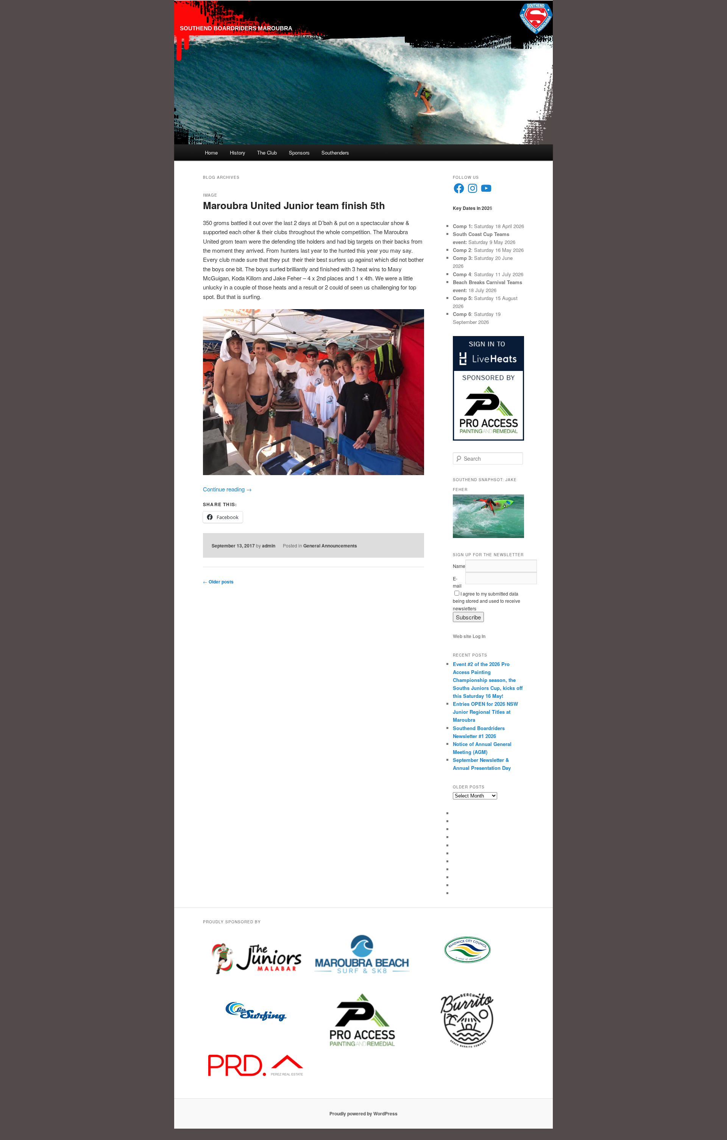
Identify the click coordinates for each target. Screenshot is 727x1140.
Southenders (335, 152)
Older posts (218, 581)
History (237, 152)
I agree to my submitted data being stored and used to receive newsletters (486, 600)
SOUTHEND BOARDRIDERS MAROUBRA (236, 28)
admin (268, 545)
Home (211, 152)
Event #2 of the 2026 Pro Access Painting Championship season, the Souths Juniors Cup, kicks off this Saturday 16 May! (488, 680)
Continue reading (227, 489)
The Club (267, 152)
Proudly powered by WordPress (363, 1113)
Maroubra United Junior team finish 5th (294, 205)
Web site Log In (469, 636)
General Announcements (330, 545)
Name (459, 566)
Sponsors (299, 152)
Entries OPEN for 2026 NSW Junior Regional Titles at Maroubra (485, 711)
